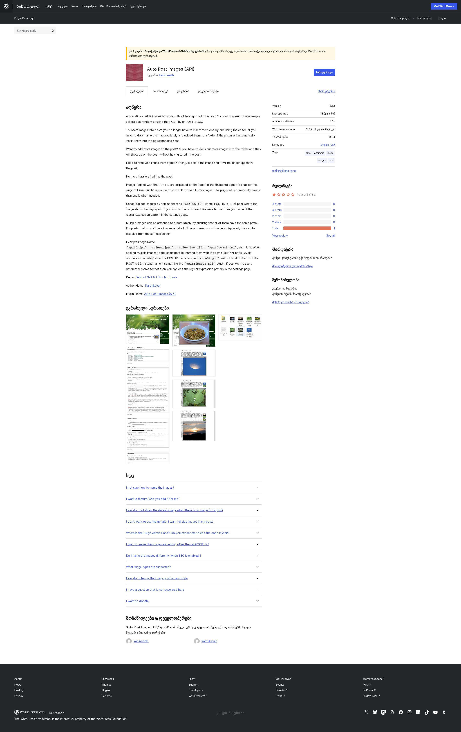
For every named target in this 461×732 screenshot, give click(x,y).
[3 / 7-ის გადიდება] (210, 319)
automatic (319, 153)
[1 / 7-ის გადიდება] (164, 319)
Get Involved (283, 678)
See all (330, 235)
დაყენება (183, 91)
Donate (282, 690)
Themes (106, 684)
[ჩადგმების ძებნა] (52, 30)
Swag (281, 695)
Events (280, 684)
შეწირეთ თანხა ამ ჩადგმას (290, 302)
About (18, 678)
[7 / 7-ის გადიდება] (257, 319)
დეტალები (137, 91)
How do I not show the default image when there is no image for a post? (174, 510)
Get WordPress (444, 6)
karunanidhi (166, 75)
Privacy (18, 695)
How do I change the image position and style (157, 578)
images (322, 160)
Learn (192, 678)
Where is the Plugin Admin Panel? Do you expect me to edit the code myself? (177, 533)
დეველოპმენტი (208, 91)
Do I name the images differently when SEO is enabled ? (163, 555)
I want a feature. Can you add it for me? (153, 499)
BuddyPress (372, 695)
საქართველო (56, 712)
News (17, 684)
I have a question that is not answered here (155, 589)
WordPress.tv (198, 695)
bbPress (369, 690)
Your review (280, 235)
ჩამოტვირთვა (324, 72)
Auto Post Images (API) (160, 294)
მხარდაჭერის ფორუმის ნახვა (292, 266)
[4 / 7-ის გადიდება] (210, 354)
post (331, 160)
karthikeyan (209, 641)
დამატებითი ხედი (284, 170)
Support (193, 684)
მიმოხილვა (160, 91)
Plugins (106, 690)
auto (308, 153)
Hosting (19, 690)
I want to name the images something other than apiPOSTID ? (167, 544)
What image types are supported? (148, 567)
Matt (367, 684)
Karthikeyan (153, 285)
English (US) (328, 144)
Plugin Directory (23, 18)
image (330, 153)
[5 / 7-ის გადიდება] (210, 384)
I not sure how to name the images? (150, 487)
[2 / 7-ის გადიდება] (164, 351)
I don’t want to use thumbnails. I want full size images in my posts (169, 521)
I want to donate (137, 601)
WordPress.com (374, 678)
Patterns (107, 695)
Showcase (108, 678)
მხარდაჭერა (326, 91)
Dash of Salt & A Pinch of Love (156, 277)
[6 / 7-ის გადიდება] (210, 415)
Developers (196, 690)
